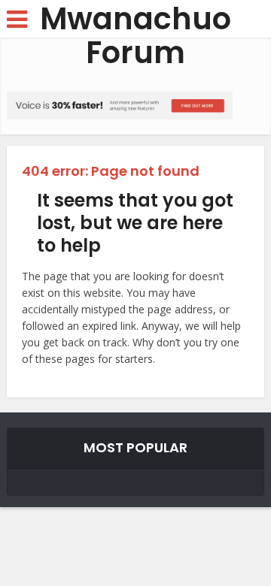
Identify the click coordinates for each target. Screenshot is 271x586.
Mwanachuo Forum (135, 36)
